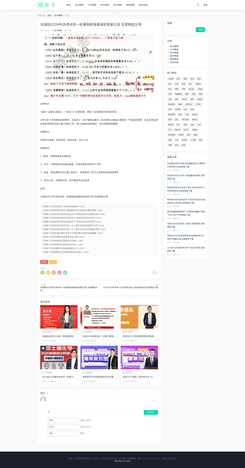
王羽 (199, 125)
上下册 (193, 140)
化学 (190, 84)
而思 (188, 135)
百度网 (44, 262)
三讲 (177, 140)
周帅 (185, 125)
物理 (199, 79)
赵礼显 (191, 89)
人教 (185, 109)
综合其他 (143, 5)
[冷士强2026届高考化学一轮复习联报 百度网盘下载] (59, 357)
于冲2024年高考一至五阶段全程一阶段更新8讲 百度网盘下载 (130, 288)
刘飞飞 (186, 130)
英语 (192, 79)
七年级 (198, 104)
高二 (178, 125)
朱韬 (170, 109)
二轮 (187, 114)
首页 (68, 5)
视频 (180, 104)
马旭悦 (52, 262)
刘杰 (192, 109)
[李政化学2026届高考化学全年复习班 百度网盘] (99, 357)
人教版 (199, 89)
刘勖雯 (198, 84)
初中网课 (105, 5)
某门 (177, 119)
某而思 (199, 99)
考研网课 (130, 5)
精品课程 (171, 104)
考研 (183, 89)
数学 (178, 79)
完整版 (177, 109)
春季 (183, 84)
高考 (185, 79)
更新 (180, 114)
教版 (195, 135)
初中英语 (185, 119)
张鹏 (170, 145)
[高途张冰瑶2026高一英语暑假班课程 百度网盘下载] (59, 317)
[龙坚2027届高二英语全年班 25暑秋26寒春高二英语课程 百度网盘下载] (139, 357)
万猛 (192, 125)
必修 (183, 145)
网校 (177, 89)
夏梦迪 (170, 125)
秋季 (177, 84)
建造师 (177, 130)
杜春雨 (181, 135)
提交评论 (151, 412)
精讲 (194, 94)
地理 (170, 94)
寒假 (192, 99)
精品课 (194, 114)
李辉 (200, 140)
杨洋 (177, 145)
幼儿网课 (79, 5)
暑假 (187, 94)
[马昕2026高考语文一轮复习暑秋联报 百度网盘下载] (99, 317)
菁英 (170, 89)
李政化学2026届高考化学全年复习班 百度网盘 (98, 377)
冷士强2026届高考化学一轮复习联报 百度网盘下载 (57, 377)
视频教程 (178, 94)
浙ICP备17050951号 (122, 461)
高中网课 (117, 5)
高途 (200, 94)
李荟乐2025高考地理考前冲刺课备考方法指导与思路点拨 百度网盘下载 (139, 336)
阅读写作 (188, 104)
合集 (170, 99)
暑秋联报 (171, 114)
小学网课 (92, 5)
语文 (170, 84)
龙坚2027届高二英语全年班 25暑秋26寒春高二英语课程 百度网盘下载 (139, 377)
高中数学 (171, 135)
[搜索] (198, 5)
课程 (177, 99)
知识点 (184, 99)
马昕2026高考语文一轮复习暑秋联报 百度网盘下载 (98, 336)
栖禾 (46, 5)
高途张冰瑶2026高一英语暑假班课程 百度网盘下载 (57, 336)
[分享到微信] (42, 272)
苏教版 (194, 130)
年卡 (170, 130)
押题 (170, 140)
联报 (170, 119)
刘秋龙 (194, 119)
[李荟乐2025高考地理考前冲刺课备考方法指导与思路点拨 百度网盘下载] (139, 317)
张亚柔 (184, 140)
